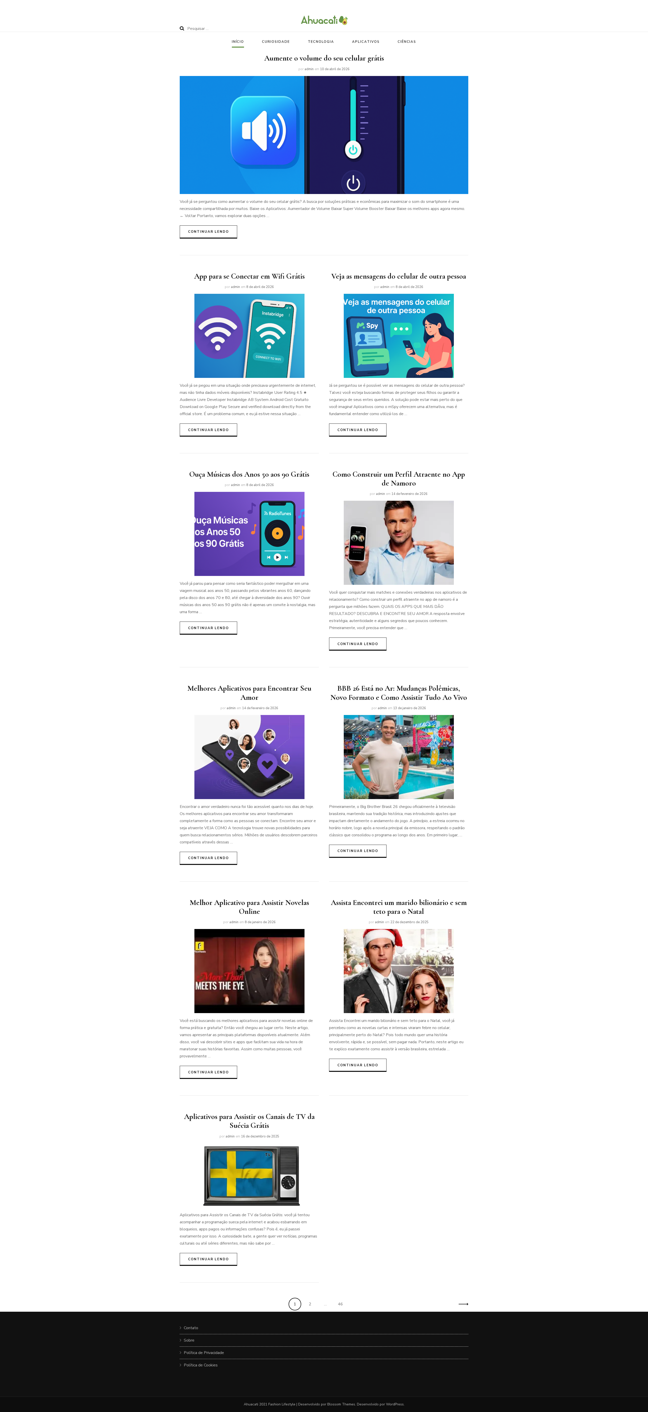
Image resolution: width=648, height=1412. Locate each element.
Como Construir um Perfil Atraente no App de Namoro (399, 479)
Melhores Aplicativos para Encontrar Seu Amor (249, 693)
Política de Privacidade (204, 1353)
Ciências (407, 42)
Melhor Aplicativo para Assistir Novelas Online (249, 907)
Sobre (189, 1340)
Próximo (462, 1304)
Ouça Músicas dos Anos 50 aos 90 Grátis (249, 474)
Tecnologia (321, 42)
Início (238, 42)
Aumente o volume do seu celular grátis (324, 58)
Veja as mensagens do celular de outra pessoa (398, 276)
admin (309, 69)
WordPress (395, 1404)
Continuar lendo (208, 231)
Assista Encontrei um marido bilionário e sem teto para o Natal (399, 907)
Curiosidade (276, 42)
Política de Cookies (201, 1365)
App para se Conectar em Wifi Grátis (249, 276)
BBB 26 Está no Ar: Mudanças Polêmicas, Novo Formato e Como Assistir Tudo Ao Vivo (398, 693)
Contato (191, 1328)
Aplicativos (365, 42)
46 (342, 1304)
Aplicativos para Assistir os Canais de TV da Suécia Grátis (249, 1121)
